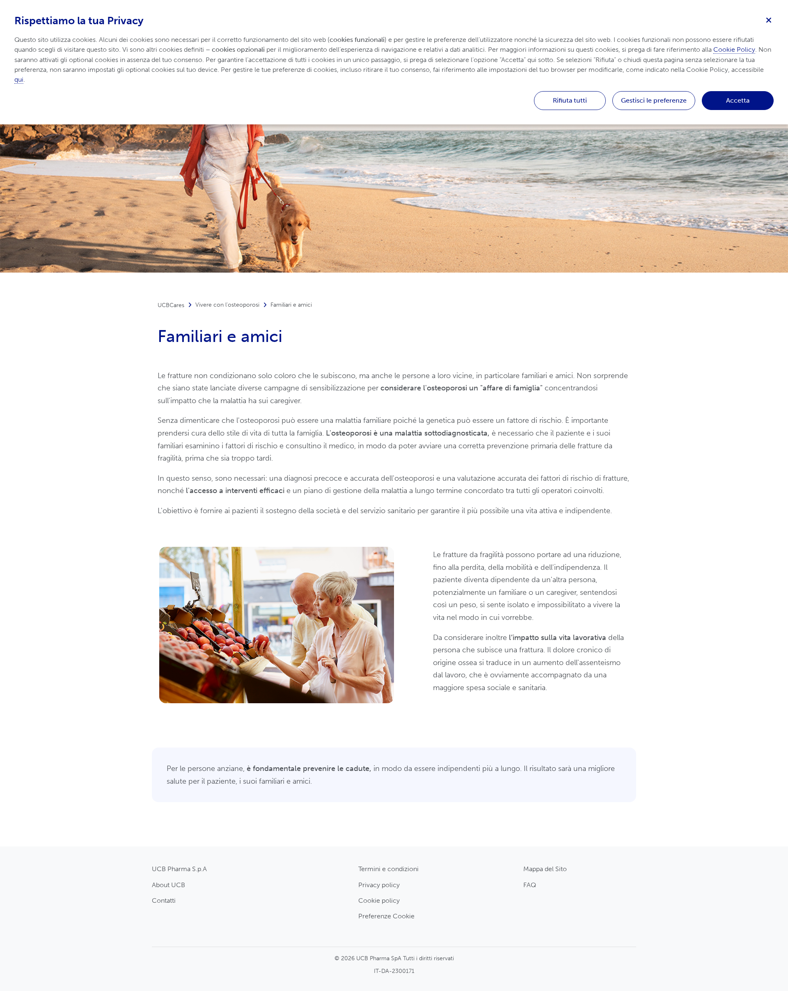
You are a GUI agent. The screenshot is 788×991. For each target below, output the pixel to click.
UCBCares (171, 305)
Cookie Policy (734, 49)
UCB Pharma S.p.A (179, 869)
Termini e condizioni (388, 869)
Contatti (164, 900)
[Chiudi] (769, 19)
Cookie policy (379, 900)
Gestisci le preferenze (654, 100)
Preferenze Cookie (386, 916)
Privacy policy (379, 885)
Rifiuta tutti (570, 100)
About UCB (168, 885)
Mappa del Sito (545, 869)
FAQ (529, 885)
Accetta (737, 100)
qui (18, 79)
